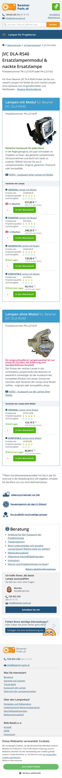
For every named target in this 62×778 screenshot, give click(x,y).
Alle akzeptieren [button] (31, 766)
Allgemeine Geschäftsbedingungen (26, 556)
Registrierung (54, 17)
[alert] (31, 757)
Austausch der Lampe (15, 687)
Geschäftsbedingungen (15, 711)
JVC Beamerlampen (32, 45)
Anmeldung (54, 14)
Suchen (53, 24)
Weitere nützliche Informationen (40, 569)
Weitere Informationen (12, 760)
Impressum (14, 560)
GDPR (6, 730)
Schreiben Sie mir (31, 609)
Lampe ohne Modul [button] (23, 409)
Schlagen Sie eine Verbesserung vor (25, 630)
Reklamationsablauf (18, 552)
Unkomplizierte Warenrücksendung (22, 707)
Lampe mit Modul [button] (22, 189)
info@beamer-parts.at (15, 18)
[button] (31, 773)
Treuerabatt (10, 684)
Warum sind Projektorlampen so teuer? (28, 564)
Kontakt (7, 727)
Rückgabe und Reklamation (17, 704)
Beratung (8, 677)
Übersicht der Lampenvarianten (20, 691)
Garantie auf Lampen (14, 680)
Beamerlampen (14, 45)
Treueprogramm (16, 541)
